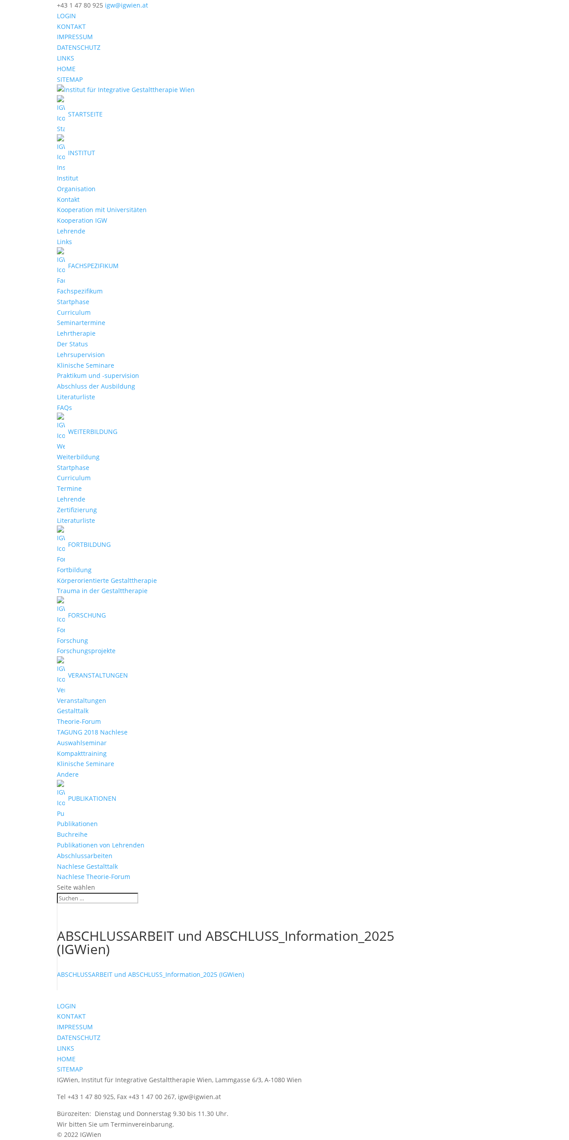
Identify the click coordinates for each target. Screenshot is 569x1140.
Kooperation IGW (82, 220)
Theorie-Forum (79, 721)
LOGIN (66, 16)
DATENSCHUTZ (78, 47)
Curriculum (74, 312)
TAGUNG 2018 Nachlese (92, 732)
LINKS (65, 58)
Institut (67, 178)
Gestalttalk (72, 710)
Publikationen (77, 823)
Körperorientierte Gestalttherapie (107, 580)
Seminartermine (81, 322)
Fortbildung (74, 570)
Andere (68, 774)
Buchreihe (72, 834)
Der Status (72, 344)
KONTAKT (71, 26)
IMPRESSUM (75, 36)
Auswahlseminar (82, 743)
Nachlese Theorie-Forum (93, 876)
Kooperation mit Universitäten (102, 209)
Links (64, 241)
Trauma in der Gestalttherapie (102, 590)
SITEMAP (70, 79)
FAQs (64, 407)
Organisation (76, 189)
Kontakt (68, 199)
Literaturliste (76, 397)
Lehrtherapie (76, 333)
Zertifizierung (77, 510)
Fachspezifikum (80, 291)
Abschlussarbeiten (84, 855)
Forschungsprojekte (86, 650)
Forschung (72, 640)
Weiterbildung (78, 457)
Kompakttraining (82, 753)
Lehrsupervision (81, 354)
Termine (69, 488)
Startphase (73, 301)
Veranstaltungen (81, 700)
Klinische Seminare (85, 365)
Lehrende (71, 231)
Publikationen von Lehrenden (100, 845)
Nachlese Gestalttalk (87, 866)
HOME (66, 68)
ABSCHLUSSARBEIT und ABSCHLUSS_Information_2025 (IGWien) (150, 974)
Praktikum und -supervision (98, 375)
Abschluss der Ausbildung (96, 386)
